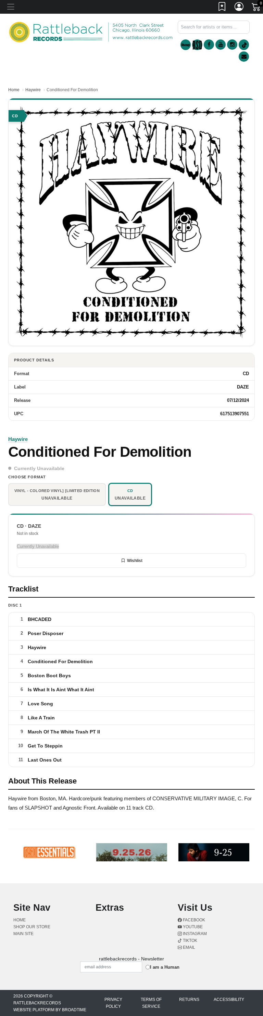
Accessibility (229, 999)
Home (14, 89)
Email (188, 947)
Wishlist (134, 560)
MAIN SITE (23, 933)
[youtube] (220, 44)
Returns (189, 999)
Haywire (33, 89)
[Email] (244, 56)
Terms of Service (151, 1003)
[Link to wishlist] (222, 8)
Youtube (192, 926)
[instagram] (232, 44)
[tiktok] (244, 45)
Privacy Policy (113, 1003)
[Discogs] (185, 45)
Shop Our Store (31, 926)
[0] (256, 8)
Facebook (193, 920)
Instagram (194, 933)
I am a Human (164, 967)
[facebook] (209, 44)
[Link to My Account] (239, 8)
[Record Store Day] (197, 45)
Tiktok (189, 940)
